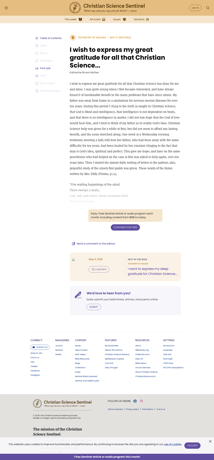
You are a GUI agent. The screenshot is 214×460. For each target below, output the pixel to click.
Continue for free (125, 227)
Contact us (41, 347)
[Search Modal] (207, 8)
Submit (93, 307)
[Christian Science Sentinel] (107, 8)
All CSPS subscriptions (173, 368)
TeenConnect (81, 350)
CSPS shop (168, 363)
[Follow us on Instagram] (141, 401)
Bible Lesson (140, 363)
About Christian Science (146, 372)
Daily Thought (111, 368)
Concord (109, 363)
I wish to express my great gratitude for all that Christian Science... (117, 57)
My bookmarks (111, 346)
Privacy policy (132, 409)
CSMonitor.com (142, 354)
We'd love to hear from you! (109, 293)
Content (80, 340)
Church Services (142, 368)
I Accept (192, 445)
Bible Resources (82, 359)
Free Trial (167, 354)
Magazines (62, 340)
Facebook (35, 371)
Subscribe (167, 350)
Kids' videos (80, 354)
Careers (34, 366)
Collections (80, 368)
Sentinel (59, 350)
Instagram (35, 375)
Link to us (35, 358)
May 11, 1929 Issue (120, 37)
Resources (142, 340)
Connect (36, 340)
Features (111, 340)
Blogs (77, 363)
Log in (195, 7)
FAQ (32, 362)
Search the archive (113, 350)
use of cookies (172, 444)
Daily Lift (139, 359)
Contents (101, 269)
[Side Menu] (6, 8)
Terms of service (115, 409)
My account (168, 346)
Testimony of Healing (92, 37)
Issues (78, 346)
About (138, 346)
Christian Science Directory (117, 354)
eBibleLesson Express (114, 359)
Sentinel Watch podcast (86, 376)
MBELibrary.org (142, 350)
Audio (78, 372)
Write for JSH (36, 353)
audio (87, 381)
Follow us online (119, 401)
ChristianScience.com (145, 376)
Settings (168, 340)
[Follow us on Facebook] (135, 401)
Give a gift (167, 359)
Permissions (147, 409)
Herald (58, 354)
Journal (58, 346)
